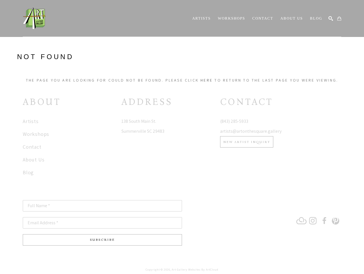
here (206, 80)
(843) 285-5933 (234, 121)
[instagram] (313, 221)
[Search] (330, 18)
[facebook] (324, 221)
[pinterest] (335, 221)
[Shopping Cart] (339, 18)
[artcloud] (301, 221)
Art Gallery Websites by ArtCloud (195, 269)
